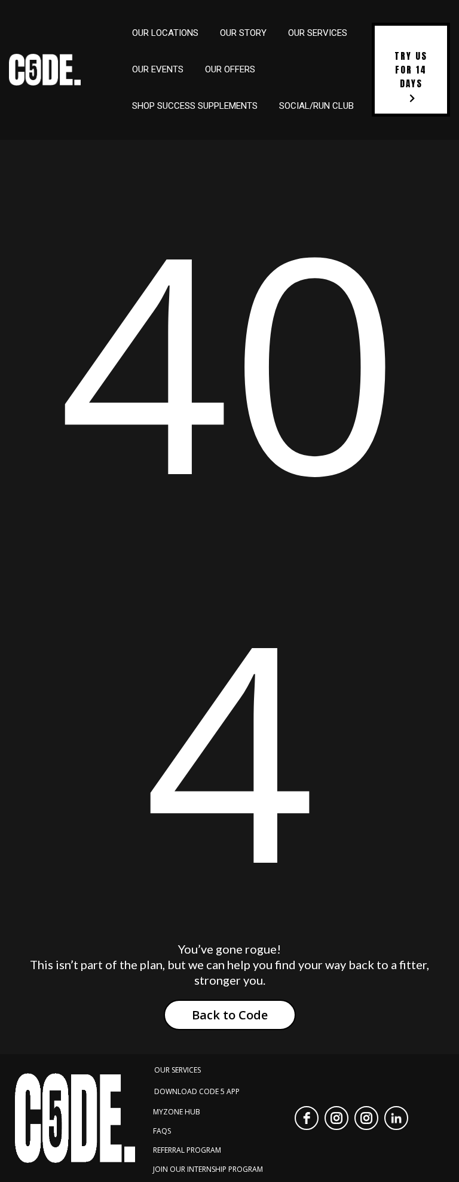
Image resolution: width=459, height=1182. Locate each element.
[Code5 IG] (366, 1118)
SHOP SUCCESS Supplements (195, 105)
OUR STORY (243, 33)
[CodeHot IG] (336, 1118)
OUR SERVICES (317, 33)
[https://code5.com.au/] (45, 69)
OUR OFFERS (230, 69)
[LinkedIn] (396, 1118)
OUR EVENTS (157, 69)
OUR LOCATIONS (165, 33)
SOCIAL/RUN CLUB (316, 105)
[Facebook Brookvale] (307, 1118)
